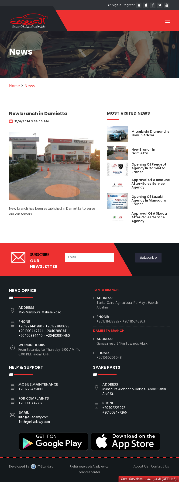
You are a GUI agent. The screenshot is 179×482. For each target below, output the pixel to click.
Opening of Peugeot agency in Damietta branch (148, 168)
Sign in (116, 5)
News (29, 86)
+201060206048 (109, 358)
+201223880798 (57, 326)
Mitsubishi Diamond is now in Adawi (150, 133)
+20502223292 (113, 408)
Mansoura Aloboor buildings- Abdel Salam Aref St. (134, 391)
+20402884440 (30, 336)
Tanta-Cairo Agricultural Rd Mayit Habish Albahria (127, 305)
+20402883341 (56, 331)
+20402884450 (58, 336)
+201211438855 (107, 321)
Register (128, 5)
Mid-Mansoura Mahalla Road (39, 312)
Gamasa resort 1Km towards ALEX (122, 344)
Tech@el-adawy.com (34, 422)
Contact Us (160, 467)
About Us (140, 467)
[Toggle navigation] (167, 22)
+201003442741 (30, 331)
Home (14, 86)
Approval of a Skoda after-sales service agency (149, 217)
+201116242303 (133, 321)
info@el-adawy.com (33, 417)
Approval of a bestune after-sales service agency (150, 183)
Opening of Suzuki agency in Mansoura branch (148, 200)
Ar (108, 5)
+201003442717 (30, 403)
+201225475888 (30, 389)
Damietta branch (108, 330)
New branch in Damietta (143, 151)
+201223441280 (30, 326)
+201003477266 (114, 412)
